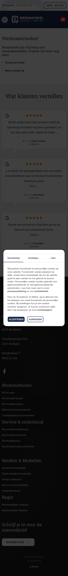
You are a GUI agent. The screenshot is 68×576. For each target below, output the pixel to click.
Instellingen (33, 258)
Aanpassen (35, 319)
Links (53, 258)
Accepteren (16, 319)
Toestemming (13, 258)
